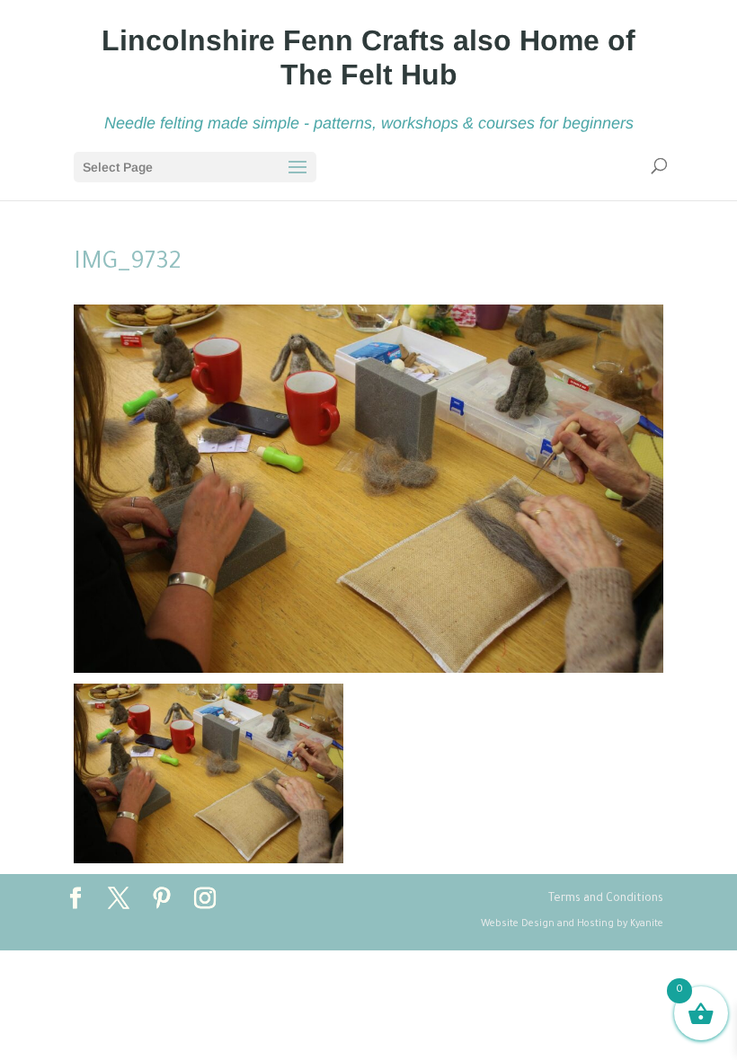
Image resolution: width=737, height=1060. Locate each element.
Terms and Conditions (605, 899)
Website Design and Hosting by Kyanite (572, 924)
